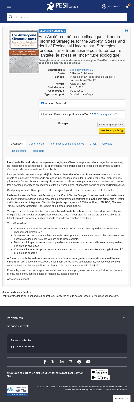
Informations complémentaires (67, 143)
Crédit (93, 143)
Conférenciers (36, 143)
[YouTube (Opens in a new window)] (88, 362)
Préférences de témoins (116, 389)
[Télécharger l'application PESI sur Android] (100, 377)
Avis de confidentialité (111, 386)
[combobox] (122, 398)
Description (17, 143)
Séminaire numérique (52, 30)
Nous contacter (26, 346)
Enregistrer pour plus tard (111, 124)
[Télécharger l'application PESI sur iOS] (99, 372)
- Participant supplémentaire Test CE (68, 114)
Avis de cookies (95, 389)
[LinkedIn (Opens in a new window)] (70, 362)
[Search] (11, 17)
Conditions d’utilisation (89, 386)
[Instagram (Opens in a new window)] (61, 362)
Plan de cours (18, 150)
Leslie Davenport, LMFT (83, 69)
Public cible (38, 150)
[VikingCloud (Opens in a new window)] (17, 390)
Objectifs (107, 143)
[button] (73, 124)
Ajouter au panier (110, 130)
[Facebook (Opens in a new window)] (45, 362)
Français (119, 398)
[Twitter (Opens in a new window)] (53, 362)
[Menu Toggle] (9, 6)
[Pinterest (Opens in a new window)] (79, 362)
